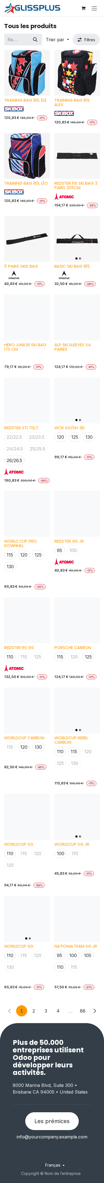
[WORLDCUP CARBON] (27, 710)
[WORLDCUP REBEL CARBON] (77, 710)
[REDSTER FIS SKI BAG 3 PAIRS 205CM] (77, 156)
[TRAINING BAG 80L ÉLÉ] (27, 73)
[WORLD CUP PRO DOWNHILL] (27, 514)
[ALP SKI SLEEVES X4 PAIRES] (77, 317)
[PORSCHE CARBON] (77, 620)
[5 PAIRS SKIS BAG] (27, 239)
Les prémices (52, 1121)
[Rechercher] (35, 39)
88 (82, 1011)
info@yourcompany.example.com (52, 1137)
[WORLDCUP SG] (27, 817)
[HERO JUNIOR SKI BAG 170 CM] (27, 317)
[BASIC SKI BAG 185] (77, 239)
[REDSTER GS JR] (77, 514)
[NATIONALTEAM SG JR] (77, 919)
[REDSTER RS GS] (27, 620)
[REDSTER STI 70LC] (27, 400)
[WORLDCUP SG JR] (77, 817)
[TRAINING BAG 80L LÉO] (27, 156)
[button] (57, 39)
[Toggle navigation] (94, 8)
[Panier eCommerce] (83, 8)
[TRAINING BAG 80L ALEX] (77, 73)
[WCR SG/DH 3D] (77, 400)
